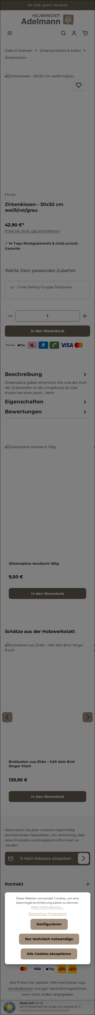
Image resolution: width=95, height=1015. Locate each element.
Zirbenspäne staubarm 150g (34, 564)
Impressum (58, 913)
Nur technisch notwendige (49, 939)
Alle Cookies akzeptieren (49, 954)
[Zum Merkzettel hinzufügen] (78, 84)
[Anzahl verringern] (10, 316)
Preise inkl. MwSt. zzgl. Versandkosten (32, 231)
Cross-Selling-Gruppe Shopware (44, 287)
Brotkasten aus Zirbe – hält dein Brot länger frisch (42, 764)
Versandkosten (20, 988)
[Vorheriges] (7, 717)
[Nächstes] (88, 717)
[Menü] (10, 33)
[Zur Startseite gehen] (47, 19)
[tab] (46, 383)
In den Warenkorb (47, 331)
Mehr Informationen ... (47, 907)
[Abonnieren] (83, 858)
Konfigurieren (49, 924)
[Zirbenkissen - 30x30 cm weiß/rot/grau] (47, 130)
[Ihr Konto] (74, 33)
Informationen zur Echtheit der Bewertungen (44, 1009)
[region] (47, 130)
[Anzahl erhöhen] (85, 316)
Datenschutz (37, 913)
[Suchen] (63, 33)
